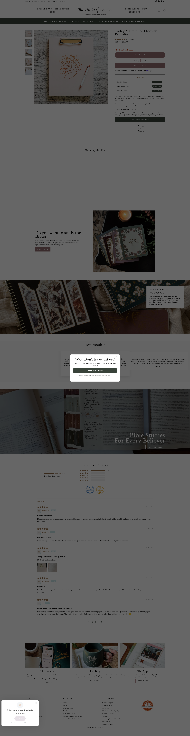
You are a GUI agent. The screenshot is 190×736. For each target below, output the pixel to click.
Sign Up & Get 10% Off (94, 370)
